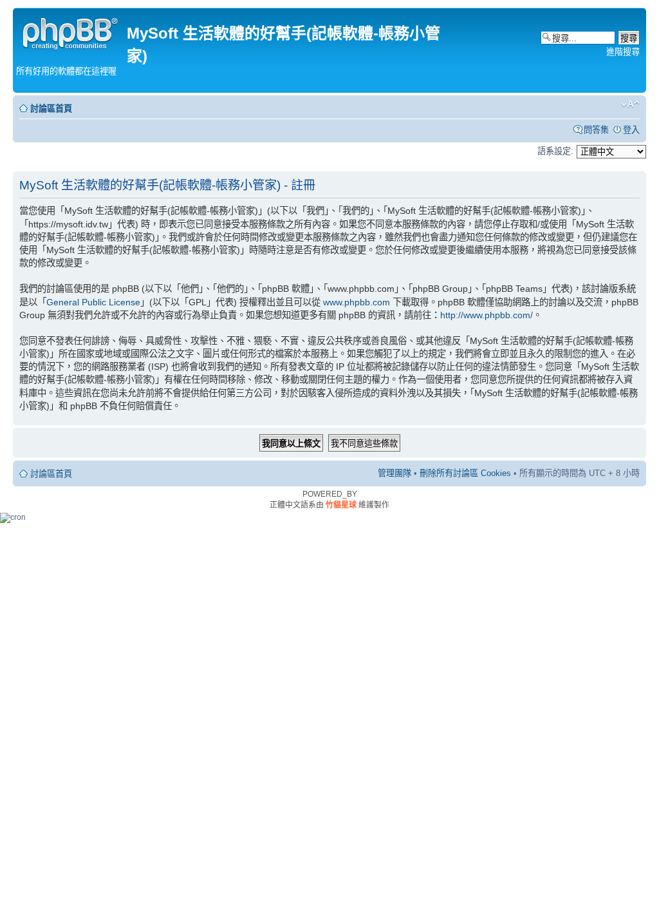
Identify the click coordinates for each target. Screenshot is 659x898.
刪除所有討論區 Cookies (465, 473)
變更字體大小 (630, 104)
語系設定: (555, 151)
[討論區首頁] (71, 32)
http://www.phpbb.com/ (486, 315)
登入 (631, 130)
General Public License (93, 302)
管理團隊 (394, 473)
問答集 (596, 130)
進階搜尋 (623, 52)
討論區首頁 (51, 108)
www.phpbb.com (356, 302)
